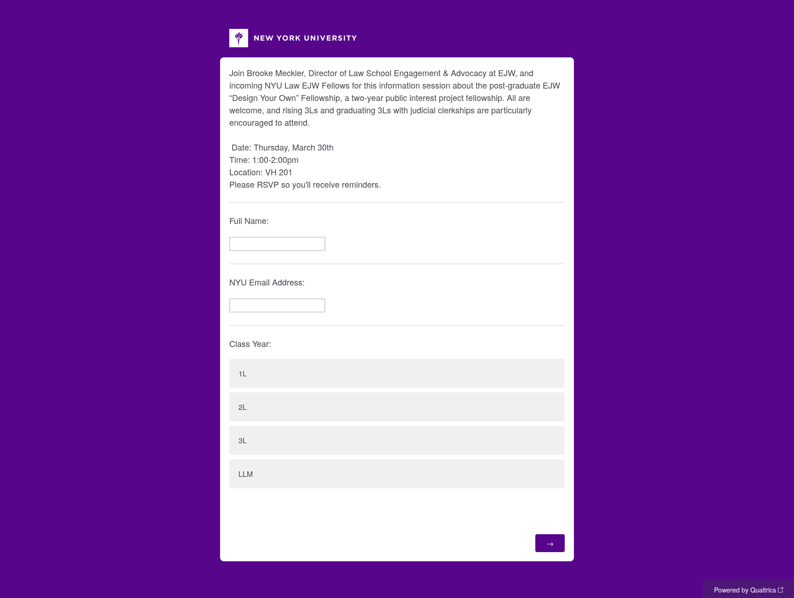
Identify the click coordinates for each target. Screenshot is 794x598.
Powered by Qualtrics (745, 589)
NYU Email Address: (267, 282)
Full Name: (249, 220)
